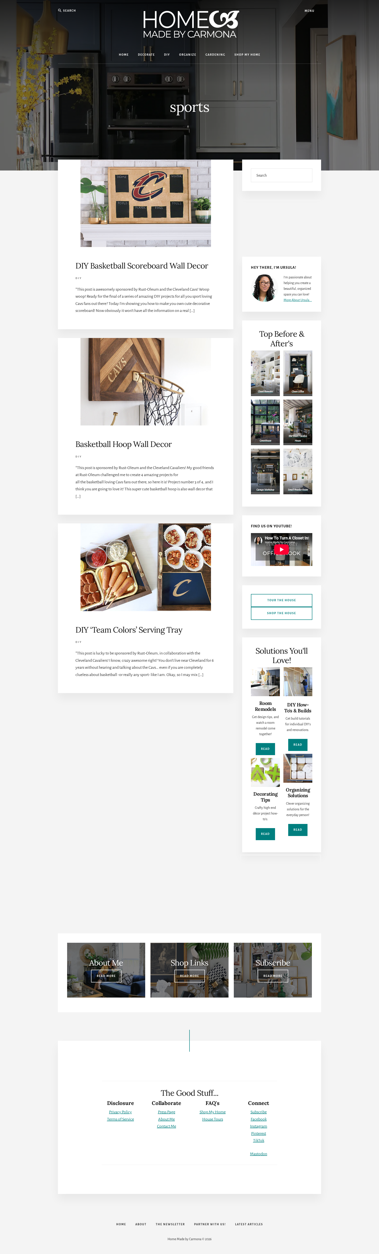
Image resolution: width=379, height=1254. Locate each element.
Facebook (259, 1119)
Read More (106, 976)
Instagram (258, 1126)
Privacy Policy (120, 1112)
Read (265, 749)
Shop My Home (213, 1112)
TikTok (258, 1140)
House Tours (212, 1119)
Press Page (166, 1112)
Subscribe (258, 1112)
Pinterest (258, 1133)
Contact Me (166, 1126)
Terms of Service (120, 1119)
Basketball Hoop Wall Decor (123, 444)
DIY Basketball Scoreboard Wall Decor (141, 266)
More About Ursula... (298, 300)
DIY (78, 278)
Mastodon (258, 1154)
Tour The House (281, 600)
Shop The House (281, 613)
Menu (310, 10)
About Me (166, 1119)
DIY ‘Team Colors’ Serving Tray (128, 630)
